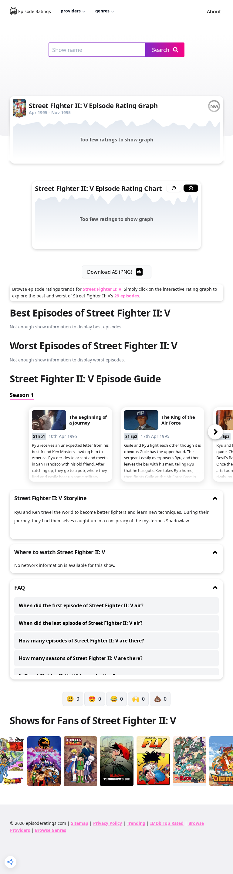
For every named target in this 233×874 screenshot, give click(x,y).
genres (102, 11)
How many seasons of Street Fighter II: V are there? (81, 658)
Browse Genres (50, 830)
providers (71, 11)
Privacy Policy (107, 823)
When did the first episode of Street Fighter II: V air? (81, 605)
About (214, 11)
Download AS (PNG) (109, 272)
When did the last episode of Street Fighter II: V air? (81, 623)
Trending (136, 823)
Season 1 (22, 394)
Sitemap (79, 823)
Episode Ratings (34, 11)
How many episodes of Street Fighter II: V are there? (81, 640)
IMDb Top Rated (167, 823)
